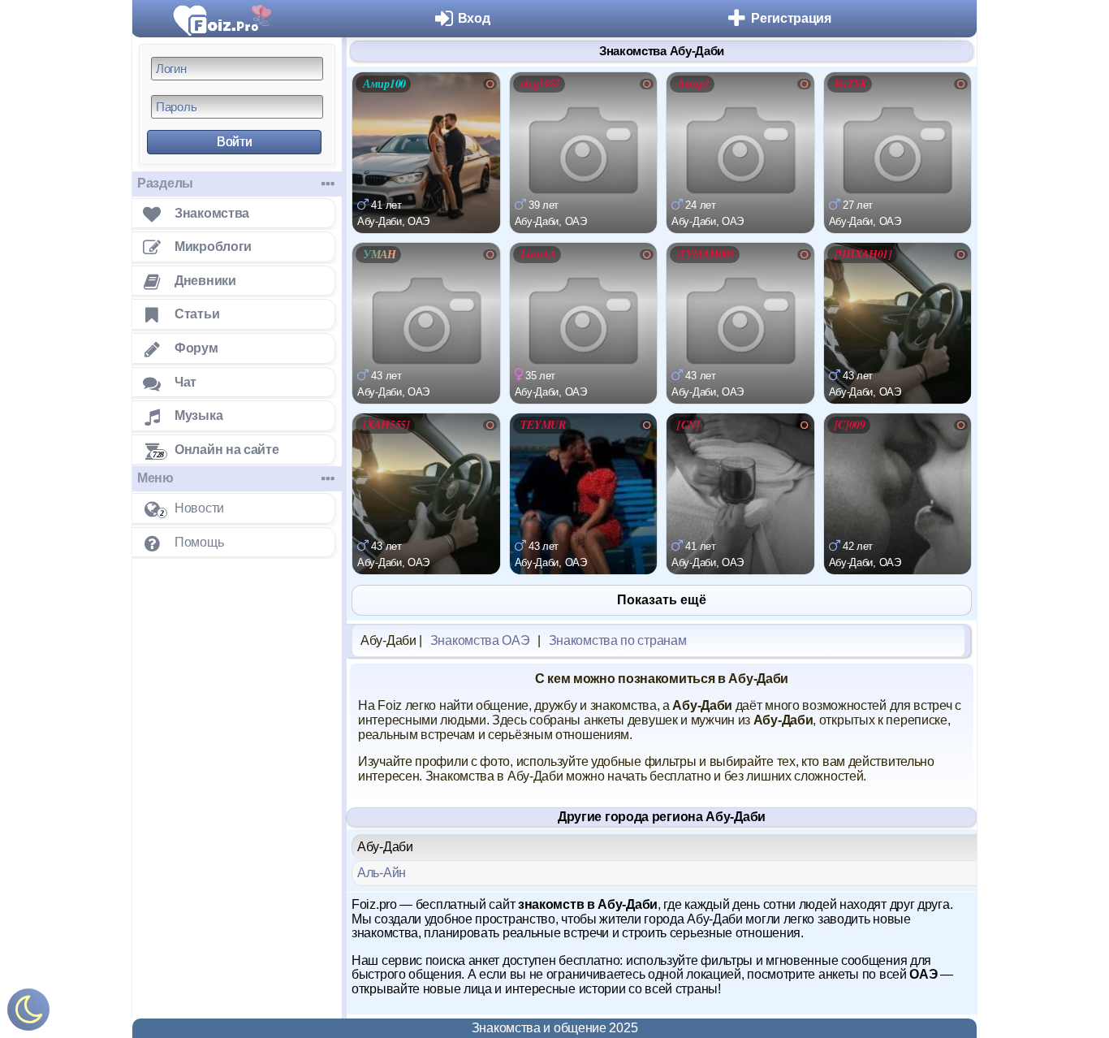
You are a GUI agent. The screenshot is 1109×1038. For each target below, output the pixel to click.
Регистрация (791, 18)
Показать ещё (661, 600)
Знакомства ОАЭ (480, 640)
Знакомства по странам (618, 640)
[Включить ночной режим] (28, 1013)
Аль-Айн (381, 873)
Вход (474, 18)
